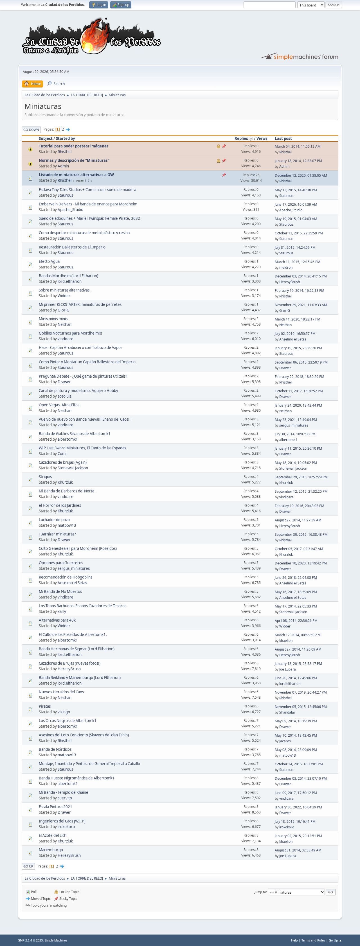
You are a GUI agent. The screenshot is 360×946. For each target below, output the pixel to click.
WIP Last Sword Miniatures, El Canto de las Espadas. (83, 447)
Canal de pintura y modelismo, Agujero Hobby (78, 390)
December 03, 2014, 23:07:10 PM (301, 778)
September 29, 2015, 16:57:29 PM (301, 477)
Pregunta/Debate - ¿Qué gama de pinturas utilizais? (83, 376)
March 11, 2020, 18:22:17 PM (297, 319)
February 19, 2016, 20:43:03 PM (299, 505)
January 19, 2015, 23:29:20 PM (298, 348)
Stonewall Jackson (73, 467)
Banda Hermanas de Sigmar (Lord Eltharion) (76, 648)
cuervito (65, 798)
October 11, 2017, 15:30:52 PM (299, 391)
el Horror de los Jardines (60, 505)
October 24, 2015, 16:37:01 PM (299, 764)
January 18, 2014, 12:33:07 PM (298, 160)
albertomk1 (68, 439)
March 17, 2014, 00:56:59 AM (298, 635)
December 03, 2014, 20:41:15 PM (301, 276)
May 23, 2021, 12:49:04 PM (296, 419)
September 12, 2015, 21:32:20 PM (301, 491)
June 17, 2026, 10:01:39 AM (296, 204)
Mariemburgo (51, 849)
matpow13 (67, 525)
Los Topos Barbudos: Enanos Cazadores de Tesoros (82, 605)
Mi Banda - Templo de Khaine (63, 792)
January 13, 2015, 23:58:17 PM (298, 663)
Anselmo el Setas (292, 339)
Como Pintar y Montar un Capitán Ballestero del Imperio (87, 361)
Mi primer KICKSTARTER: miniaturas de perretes (80, 304)
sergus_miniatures (293, 425)
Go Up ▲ (335, 940)
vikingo (64, 711)
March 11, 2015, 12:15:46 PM (297, 261)
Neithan (64, 324)
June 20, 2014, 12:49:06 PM (296, 678)
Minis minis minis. (54, 318)
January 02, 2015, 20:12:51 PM (298, 835)
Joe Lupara (287, 669)
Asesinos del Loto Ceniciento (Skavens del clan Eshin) (84, 734)
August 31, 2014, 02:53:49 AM (298, 850)
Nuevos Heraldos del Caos (61, 691)
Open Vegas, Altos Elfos (59, 404)
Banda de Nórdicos (55, 749)
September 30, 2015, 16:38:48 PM (301, 534)
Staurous (65, 195)
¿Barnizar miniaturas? (57, 534)
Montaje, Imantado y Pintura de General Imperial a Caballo (89, 763)
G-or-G (63, 310)
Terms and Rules (313, 940)
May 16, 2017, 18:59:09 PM (296, 591)
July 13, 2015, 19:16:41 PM (295, 821)
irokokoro (66, 826)
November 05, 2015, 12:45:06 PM (301, 706)
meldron (285, 267)
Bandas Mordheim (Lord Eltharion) (68, 275)
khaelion (285, 640)
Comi (62, 453)
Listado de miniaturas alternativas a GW (76, 174)
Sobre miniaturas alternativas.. (65, 290)
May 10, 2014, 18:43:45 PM (296, 735)
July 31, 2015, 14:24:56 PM (295, 247)
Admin (63, 166)
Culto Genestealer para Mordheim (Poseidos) (78, 548)
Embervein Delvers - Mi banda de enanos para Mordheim (88, 204)
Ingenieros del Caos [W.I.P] (62, 821)
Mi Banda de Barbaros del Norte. (67, 491)
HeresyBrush (289, 281)
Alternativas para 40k (57, 620)
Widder (64, 295)
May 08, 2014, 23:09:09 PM (296, 749)
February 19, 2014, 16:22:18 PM (299, 290)
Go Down (31, 129)
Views (261, 138)
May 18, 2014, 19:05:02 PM (296, 462)
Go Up (28, 866)
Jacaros (285, 741)
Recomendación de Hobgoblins (65, 577)
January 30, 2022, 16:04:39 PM (298, 807)
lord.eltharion (70, 281)
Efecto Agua (49, 261)
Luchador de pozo (54, 519)
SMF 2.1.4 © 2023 (30, 940)
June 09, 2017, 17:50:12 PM (296, 792)
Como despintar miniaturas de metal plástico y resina (84, 232)
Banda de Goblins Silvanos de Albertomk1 (75, 433)
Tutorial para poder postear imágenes (74, 146)
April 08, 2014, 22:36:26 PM (296, 620)
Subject (46, 138)
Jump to (260, 892)
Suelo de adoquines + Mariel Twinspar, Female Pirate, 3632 (89, 218)
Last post (283, 138)
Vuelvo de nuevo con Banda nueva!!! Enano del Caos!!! (85, 419)
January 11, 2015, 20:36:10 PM (298, 448)
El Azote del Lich (52, 835)
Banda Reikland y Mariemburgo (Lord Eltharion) (80, 677)
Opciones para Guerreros (61, 562)
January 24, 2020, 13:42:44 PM (298, 405)
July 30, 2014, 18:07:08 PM (295, 434)
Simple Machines (56, 940)
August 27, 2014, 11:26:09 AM (298, 649)
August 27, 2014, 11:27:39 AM (298, 520)
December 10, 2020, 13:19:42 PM (301, 563)
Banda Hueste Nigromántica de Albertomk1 (76, 778)
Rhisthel (64, 151)
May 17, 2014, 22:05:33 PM (296, 606)
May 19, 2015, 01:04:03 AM (296, 218)
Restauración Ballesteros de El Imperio (72, 247)
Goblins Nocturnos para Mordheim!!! (70, 333)
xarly (62, 611)
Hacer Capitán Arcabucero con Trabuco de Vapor (80, 347)
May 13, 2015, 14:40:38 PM (296, 190)
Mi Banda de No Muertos (60, 591)
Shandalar (287, 712)
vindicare (65, 338)
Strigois (45, 476)
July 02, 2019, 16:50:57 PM (295, 333)
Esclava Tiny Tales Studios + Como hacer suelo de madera (87, 189)
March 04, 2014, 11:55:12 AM (298, 146)
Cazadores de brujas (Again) (63, 462)
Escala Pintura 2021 (55, 806)
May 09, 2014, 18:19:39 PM (296, 721)
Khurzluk (65, 482)
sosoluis (64, 396)
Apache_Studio (70, 209)
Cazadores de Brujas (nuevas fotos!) (69, 663)
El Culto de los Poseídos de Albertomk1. (73, 634)
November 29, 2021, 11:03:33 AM (301, 304)
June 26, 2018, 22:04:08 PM (296, 577)
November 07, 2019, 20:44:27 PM (301, 692)
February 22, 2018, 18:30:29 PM (299, 376)
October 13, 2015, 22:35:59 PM (299, 233)
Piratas (45, 706)
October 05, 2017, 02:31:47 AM (299, 548)
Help (294, 940)
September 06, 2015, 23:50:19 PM (301, 362)
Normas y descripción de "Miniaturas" (74, 160)
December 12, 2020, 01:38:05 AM (301, 175)
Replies (241, 138)
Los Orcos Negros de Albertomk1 (67, 720)
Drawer (285, 368)
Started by (65, 138)
